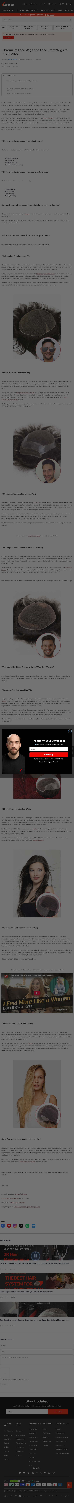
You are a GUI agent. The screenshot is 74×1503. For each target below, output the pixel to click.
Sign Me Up (48, 755)
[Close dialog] (69, 731)
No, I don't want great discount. (48, 762)
